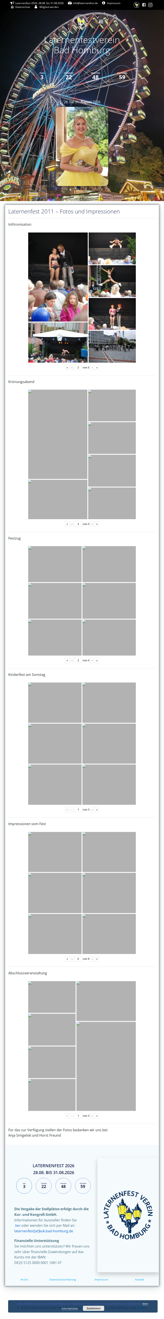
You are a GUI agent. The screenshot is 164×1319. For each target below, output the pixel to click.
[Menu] (101, 21)
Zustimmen (93, 1308)
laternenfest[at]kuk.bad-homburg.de (43, 1231)
